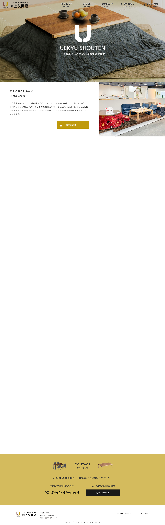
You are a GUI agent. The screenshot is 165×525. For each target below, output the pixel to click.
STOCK (87, 5)
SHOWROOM (127, 5)
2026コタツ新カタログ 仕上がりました (68, 384)
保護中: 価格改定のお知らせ (62, 391)
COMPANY (107, 5)
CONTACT (152, 5)
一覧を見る (82, 411)
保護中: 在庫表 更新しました (63, 377)
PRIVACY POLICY (124, 513)
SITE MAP (144, 513)
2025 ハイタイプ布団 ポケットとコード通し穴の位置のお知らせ (78, 399)
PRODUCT (66, 5)
